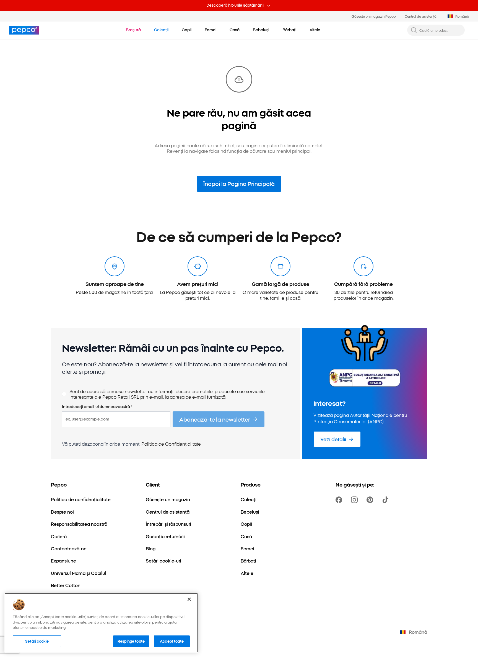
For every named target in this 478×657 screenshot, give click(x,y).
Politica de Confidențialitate (171, 444)
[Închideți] (189, 599)
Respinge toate (131, 640)
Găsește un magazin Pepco (374, 16)
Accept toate (172, 640)
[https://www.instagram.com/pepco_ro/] (355, 499)
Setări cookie (37, 640)
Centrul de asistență (421, 16)
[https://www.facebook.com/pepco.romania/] (340, 499)
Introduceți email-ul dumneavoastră (97, 406)
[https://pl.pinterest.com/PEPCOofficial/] (371, 499)
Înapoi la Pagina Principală (239, 183)
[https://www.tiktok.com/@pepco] (386, 499)
